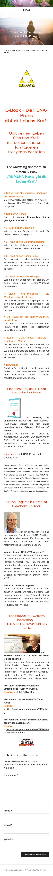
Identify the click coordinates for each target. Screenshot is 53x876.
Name (8, 810)
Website (8, 839)
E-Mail (8, 825)
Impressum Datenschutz (14, 870)
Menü (27, 10)
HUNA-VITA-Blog (25, 692)
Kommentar (11, 775)
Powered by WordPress (36, 870)
